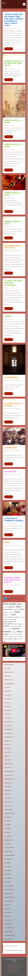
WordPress (14, 960)
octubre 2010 (7, 775)
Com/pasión (10, 447)
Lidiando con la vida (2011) (12, 246)
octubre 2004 (7, 931)
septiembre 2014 (8, 672)
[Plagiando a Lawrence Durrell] (14, 509)
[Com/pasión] (14, 436)
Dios (9, 614)
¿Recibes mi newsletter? (14, 972)
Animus (4, 607)
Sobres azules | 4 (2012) (13, 121)
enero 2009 (7, 844)
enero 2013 (7, 699)
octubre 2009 (7, 809)
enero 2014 (7, 676)
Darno (17, 612)
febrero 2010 (7, 802)
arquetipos (11, 607)
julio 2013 (6, 687)
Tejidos (8, 316)
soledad (11, 636)
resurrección (5, 636)
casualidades (16, 609)
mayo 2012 (7, 710)
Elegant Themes (13, 959)
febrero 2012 (7, 721)
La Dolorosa (11, 377)
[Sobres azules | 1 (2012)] (14, 217)
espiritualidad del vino (9, 621)
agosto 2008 (7, 859)
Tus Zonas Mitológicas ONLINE (13, 967)
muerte (7, 631)
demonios (5, 614)
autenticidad (7, 609)
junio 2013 (7, 691)
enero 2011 (7, 767)
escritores (13, 619)
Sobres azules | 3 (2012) (13, 145)
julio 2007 (6, 905)
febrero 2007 (7, 924)
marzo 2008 (7, 878)
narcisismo (11, 634)
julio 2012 (6, 702)
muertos (13, 632)
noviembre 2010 (8, 771)
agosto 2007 (7, 901)
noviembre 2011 (8, 729)
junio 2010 (7, 786)
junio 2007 (7, 908)
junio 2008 (7, 866)
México (20, 632)
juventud (9, 629)
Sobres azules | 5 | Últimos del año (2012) (14, 63)
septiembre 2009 (8, 813)
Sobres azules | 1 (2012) (13, 222)
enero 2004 (7, 939)
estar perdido (8, 624)
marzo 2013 (7, 695)
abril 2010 (6, 794)
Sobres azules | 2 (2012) (13, 193)
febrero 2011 (7, 763)
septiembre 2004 (8, 935)
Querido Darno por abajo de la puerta (12, 579)
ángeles (4, 641)
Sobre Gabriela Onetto (14, 963)
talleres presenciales (18, 636)
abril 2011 (6, 756)
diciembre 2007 (8, 885)
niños (16, 634)
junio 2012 (7, 706)
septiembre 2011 (8, 737)
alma (5, 603)
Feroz (7, 542)
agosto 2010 (7, 782)
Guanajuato (20, 624)
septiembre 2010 (8, 779)
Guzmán (6, 626)
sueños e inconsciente (15, 474)
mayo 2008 (7, 870)
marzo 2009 (7, 836)
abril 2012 (6, 714)
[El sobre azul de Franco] (14, 400)
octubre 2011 (7, 733)
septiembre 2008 (8, 855)
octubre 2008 (7, 851)
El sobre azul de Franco (12, 404)
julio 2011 (6, 744)
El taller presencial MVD (13, 965)
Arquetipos (10, 471)
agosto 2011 (7, 741)
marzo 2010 (7, 798)
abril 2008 (6, 874)
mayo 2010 (7, 790)
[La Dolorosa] (14, 360)
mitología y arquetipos (15, 250)
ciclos (22, 609)
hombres (12, 626)
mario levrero (13, 28)
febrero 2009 (7, 840)
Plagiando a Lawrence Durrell (14, 519)
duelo (13, 614)
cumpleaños (11, 612)
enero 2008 (7, 882)
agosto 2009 (7, 817)
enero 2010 (7, 805)
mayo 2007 (7, 912)
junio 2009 (7, 824)
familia (15, 624)
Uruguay (15, 639)
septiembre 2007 (8, 897)
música (5, 634)
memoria (16, 628)
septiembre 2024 (8, 664)
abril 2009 (6, 832)
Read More (8, 49)
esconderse (6, 619)
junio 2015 (7, 668)
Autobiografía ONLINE (14, 969)
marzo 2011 (7, 760)
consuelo (5, 612)
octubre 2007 (7, 893)
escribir (12, 68)
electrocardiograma (8, 617)
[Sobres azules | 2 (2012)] (14, 182)
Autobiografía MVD (14, 970)
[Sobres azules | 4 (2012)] (14, 101)
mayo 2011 (7, 752)
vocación (21, 639)
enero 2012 (7, 725)
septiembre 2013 (8, 683)
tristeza (10, 639)
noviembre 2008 (8, 847)
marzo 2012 (7, 718)
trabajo (5, 639)
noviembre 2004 (8, 927)
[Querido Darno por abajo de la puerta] (14, 574)
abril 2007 (6, 916)
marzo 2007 (7, 920)
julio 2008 (6, 863)
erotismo (23, 617)
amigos (12, 603)
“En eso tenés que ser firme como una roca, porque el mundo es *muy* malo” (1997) (13, 20)
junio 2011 (7, 748)
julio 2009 (6, 821)
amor (19, 604)
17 (17, 598)
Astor (18, 606)
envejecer (17, 617)
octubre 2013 (7, 679)
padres (20, 634)
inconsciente (18, 626)
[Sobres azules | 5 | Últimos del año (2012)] (14, 56)
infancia (5, 629)
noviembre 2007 (8, 889)
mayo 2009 (7, 828)
